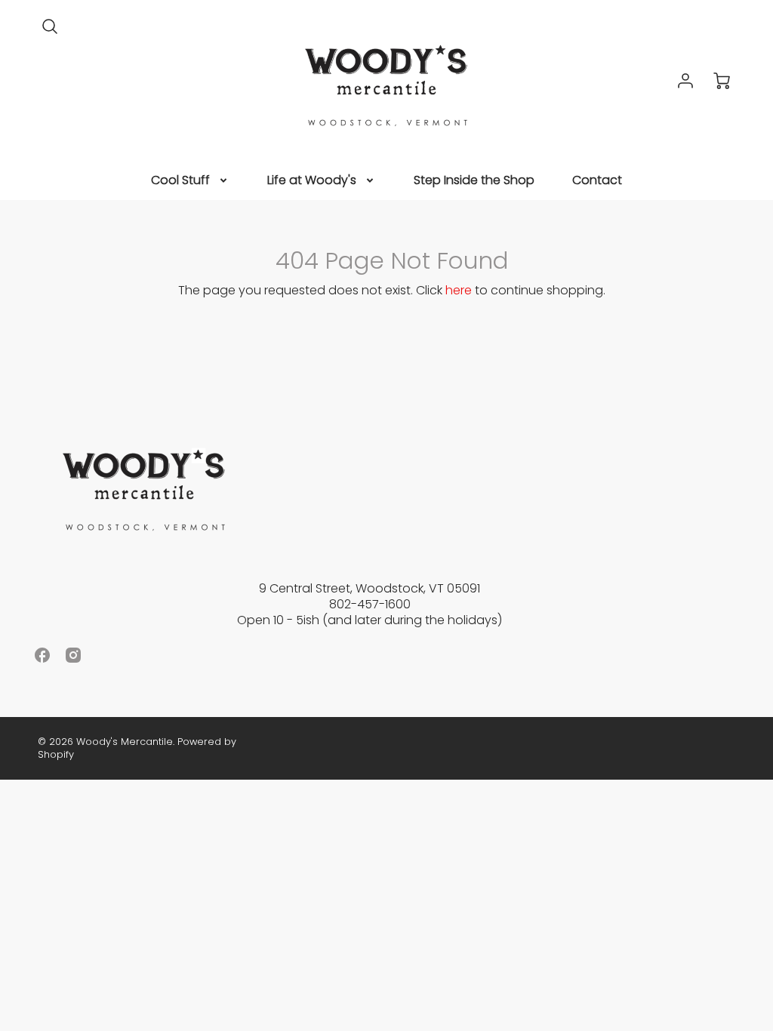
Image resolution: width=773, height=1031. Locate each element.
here (458, 290)
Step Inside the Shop (474, 181)
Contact (597, 181)
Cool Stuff (180, 181)
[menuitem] (190, 180)
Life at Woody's (311, 181)
